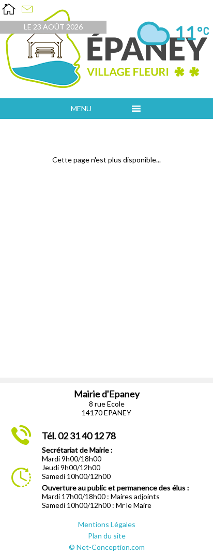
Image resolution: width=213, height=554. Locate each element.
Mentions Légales (106, 524)
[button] (99, 108)
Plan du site (107, 535)
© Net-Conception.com (107, 547)
